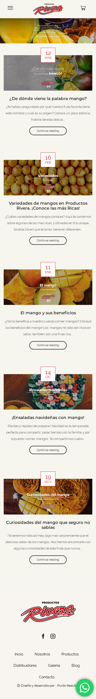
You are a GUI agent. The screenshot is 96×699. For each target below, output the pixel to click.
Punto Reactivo (68, 685)
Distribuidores (25, 665)
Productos (70, 654)
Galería (54, 665)
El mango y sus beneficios (48, 312)
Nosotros (42, 654)
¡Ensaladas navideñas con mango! (48, 417)
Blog (76, 665)
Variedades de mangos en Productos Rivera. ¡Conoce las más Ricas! (48, 206)
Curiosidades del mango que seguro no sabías (48, 525)
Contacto (46, 677)
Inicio (19, 654)
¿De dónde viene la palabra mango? (48, 98)
